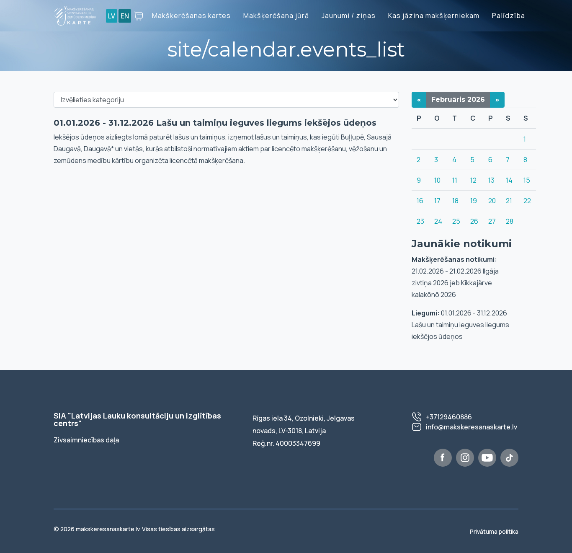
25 (456, 221)
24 (438, 221)
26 (474, 221)
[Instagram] (465, 458)
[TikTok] (509, 458)
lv (111, 16)
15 (526, 180)
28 (509, 221)
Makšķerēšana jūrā (276, 15)
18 (455, 200)
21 (509, 200)
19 (473, 200)
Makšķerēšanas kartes (191, 15)
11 (454, 180)
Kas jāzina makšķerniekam (433, 15)
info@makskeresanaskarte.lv (471, 427)
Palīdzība (508, 15)
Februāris (458, 99)
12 (473, 180)
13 (491, 180)
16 (420, 200)
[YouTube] (487, 458)
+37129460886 (449, 417)
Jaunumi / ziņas (349, 15)
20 (492, 200)
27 (492, 221)
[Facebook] (443, 458)
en (125, 16)
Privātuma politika (494, 531)
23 (420, 221)
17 (437, 200)
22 (527, 200)
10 (437, 180)
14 (509, 180)
